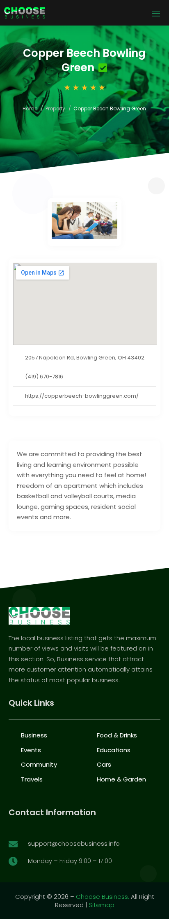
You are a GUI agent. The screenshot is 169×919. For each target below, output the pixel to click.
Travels (32, 779)
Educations (113, 750)
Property (55, 108)
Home (30, 108)
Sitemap (101, 904)
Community (39, 764)
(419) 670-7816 (44, 376)
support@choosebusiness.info (74, 843)
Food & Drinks (117, 735)
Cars (104, 764)
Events (31, 750)
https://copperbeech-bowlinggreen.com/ (82, 396)
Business (34, 735)
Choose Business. (102, 896)
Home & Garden (121, 779)
